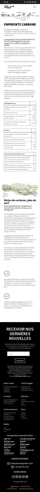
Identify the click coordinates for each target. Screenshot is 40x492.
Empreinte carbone (9, 416)
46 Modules (7, 392)
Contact (23, 413)
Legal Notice (14, 486)
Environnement (10, 409)
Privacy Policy (25, 486)
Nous (23, 409)
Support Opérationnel (9, 401)
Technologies (27, 383)
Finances (23, 399)
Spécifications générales (10, 413)
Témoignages (7, 429)
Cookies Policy (12, 489)
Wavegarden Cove (25, 386)
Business (24, 396)
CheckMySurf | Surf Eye (27, 390)
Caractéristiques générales (10, 386)
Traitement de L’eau (26, 388)
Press (5, 431)
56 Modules (7, 388)
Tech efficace (7, 414)
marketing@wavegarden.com (22, 376)
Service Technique (8, 403)
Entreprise (23, 414)
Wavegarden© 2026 (20, 482)
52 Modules (7, 390)
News (5, 427)
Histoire (23, 416)
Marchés (23, 405)
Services (7, 396)
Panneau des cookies (26, 489)
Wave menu (9, 383)
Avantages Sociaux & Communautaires (9, 418)
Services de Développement (11, 399)
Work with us (24, 418)
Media (6, 424)
